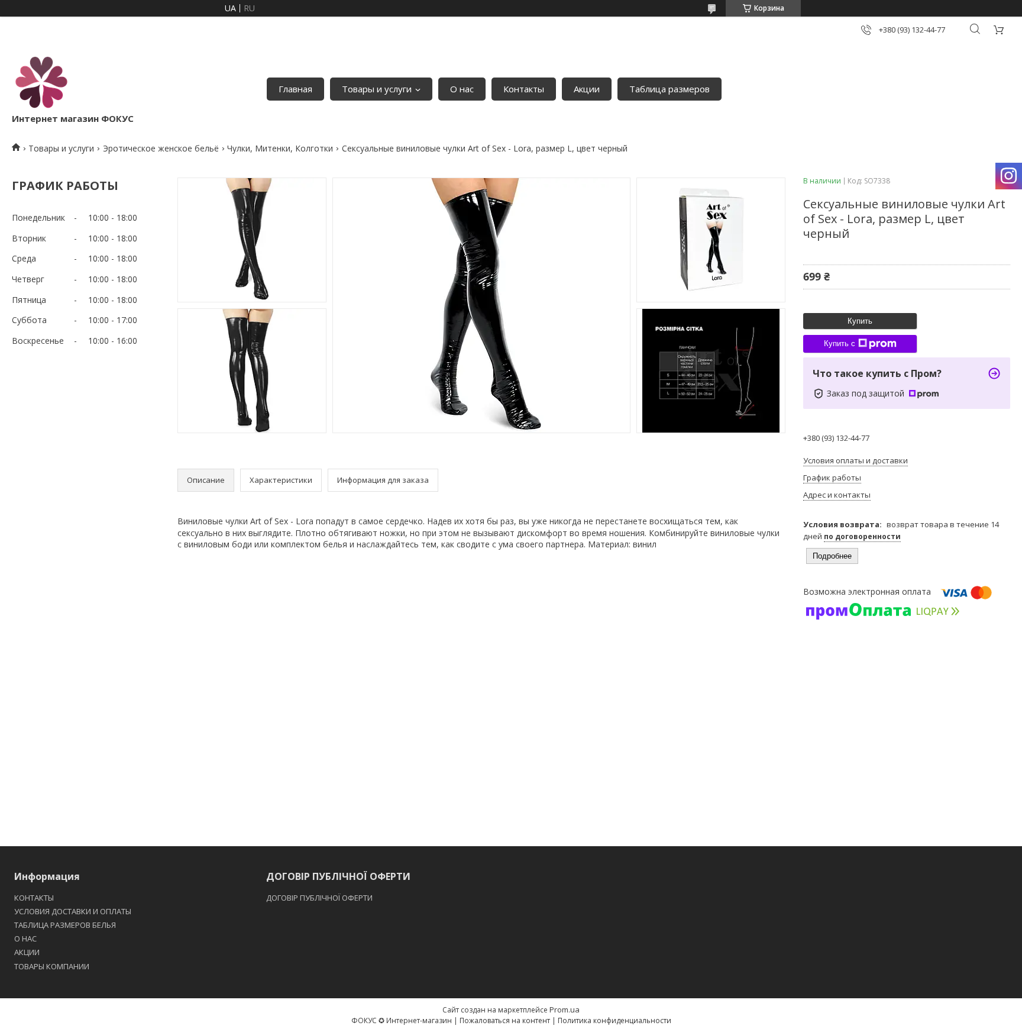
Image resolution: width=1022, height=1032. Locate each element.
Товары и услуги (377, 89)
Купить (860, 321)
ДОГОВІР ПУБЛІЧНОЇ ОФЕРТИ (320, 897)
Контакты (523, 89)
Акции (587, 89)
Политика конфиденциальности (614, 1020)
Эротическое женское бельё (161, 148)
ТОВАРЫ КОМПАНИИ (51, 966)
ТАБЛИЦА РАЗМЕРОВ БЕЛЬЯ (65, 925)
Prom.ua (564, 1009)
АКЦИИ (27, 952)
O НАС (25, 938)
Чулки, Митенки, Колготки (280, 148)
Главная (295, 89)
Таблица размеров (669, 89)
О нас (462, 89)
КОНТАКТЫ (34, 897)
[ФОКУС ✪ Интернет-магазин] (41, 82)
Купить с (839, 343)
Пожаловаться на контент (505, 1020)
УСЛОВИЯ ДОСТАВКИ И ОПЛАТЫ (72, 911)
